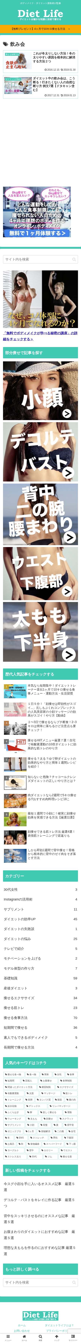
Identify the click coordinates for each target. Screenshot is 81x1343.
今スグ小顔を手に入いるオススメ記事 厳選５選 (39, 1187)
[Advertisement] (40, 141)
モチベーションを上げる (40, 958)
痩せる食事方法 (40, 1018)
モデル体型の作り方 (40, 968)
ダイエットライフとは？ (59, 1325)
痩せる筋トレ (40, 1008)
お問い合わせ (22, 1330)
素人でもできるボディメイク (40, 1037)
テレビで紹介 (40, 949)
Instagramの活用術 (40, 899)
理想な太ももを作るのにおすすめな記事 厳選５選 (40, 1251)
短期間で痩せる (40, 1027)
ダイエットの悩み (40, 939)
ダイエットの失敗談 (40, 929)
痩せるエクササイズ (40, 998)
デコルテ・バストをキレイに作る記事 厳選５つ (39, 1203)
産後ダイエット (40, 988)
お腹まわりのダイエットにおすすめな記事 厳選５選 (39, 1235)
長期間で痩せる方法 (40, 1047)
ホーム (22, 1325)
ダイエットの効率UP (40, 919)
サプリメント (40, 909)
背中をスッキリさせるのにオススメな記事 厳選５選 (39, 1219)
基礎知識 (40, 978)
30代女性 (40, 889)
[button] (74, 259)
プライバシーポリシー (59, 1330)
